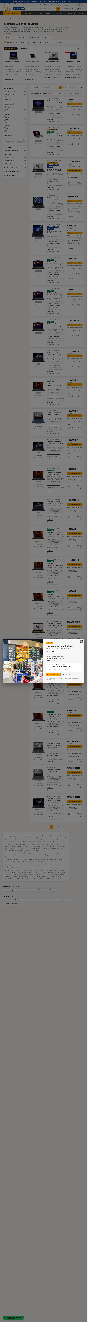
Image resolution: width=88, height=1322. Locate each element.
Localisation (53, 674)
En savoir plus (66, 674)
